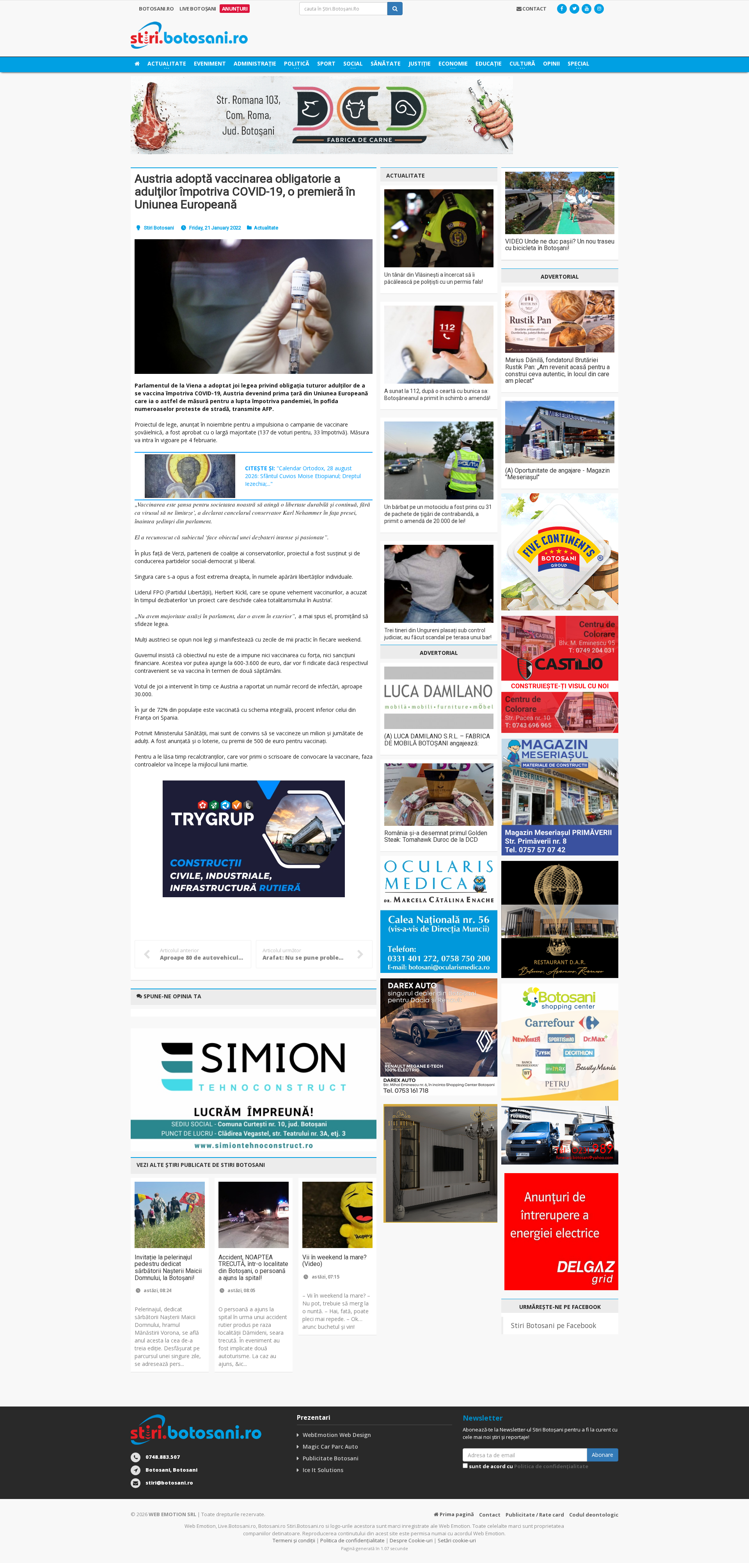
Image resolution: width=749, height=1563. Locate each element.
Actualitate (266, 228)
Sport (326, 63)
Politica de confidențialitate (551, 1466)
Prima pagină (456, 1514)
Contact (490, 1514)
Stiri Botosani (159, 228)
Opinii (551, 63)
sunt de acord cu (528, 1466)
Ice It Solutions (323, 1470)
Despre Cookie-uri (411, 1540)
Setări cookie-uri (457, 1540)
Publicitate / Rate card (535, 1514)
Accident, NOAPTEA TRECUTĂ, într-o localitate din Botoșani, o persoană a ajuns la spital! (253, 1268)
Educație (489, 63)
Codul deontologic (593, 1514)
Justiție (419, 63)
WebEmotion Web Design (337, 1435)
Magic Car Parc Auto (330, 1446)
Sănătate (386, 63)
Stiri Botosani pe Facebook (553, 1325)
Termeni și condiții (294, 1540)
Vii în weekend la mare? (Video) (334, 1261)
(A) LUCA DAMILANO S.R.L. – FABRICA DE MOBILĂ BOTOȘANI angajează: (437, 740)
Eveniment (210, 63)
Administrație (255, 63)
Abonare (602, 1454)
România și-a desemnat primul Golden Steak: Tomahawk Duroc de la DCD (435, 836)
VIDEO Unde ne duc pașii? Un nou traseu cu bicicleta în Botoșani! (559, 245)
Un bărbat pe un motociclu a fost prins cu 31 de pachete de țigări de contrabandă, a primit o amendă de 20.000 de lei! (438, 514)
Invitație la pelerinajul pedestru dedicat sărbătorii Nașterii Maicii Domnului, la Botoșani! (168, 1268)
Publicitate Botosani (331, 1458)
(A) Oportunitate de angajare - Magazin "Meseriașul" (557, 474)
